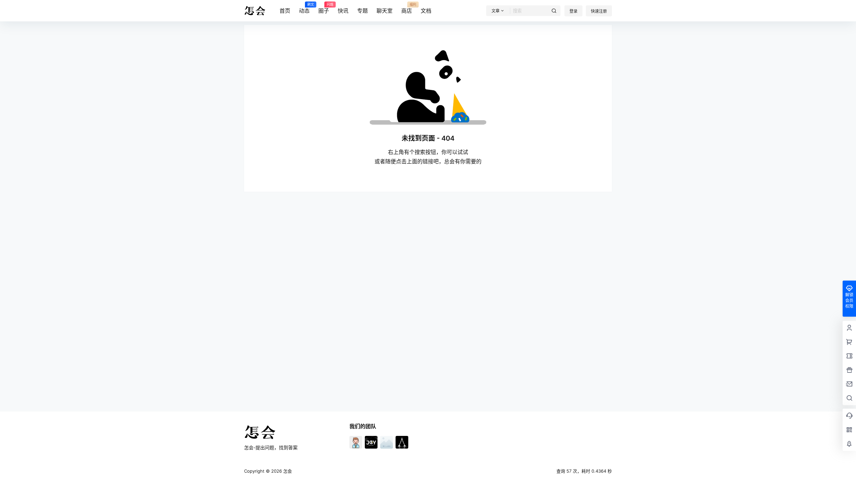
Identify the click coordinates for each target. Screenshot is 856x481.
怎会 (287, 471)
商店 (406, 8)
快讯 (343, 10)
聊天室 (385, 10)
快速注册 (599, 11)
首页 (285, 10)
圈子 (323, 8)
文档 (426, 10)
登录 (573, 11)
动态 (304, 8)
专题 (362, 10)
